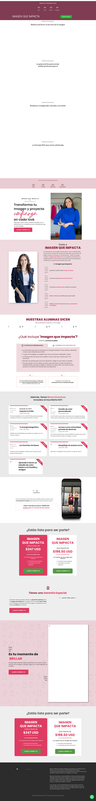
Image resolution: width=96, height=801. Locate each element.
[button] (9, 327)
